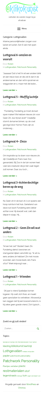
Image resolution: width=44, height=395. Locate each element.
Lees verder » (10, 90)
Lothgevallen (10, 67)
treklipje (19, 376)
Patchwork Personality (27, 67)
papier (6, 355)
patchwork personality (20, 356)
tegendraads (9, 375)
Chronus (22, 388)
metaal (25, 351)
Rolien (10, 64)
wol (39, 376)
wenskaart (34, 376)
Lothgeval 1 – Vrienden (17, 276)
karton (35, 342)
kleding (7, 346)
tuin (25, 375)
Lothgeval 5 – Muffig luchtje (20, 97)
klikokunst (17, 345)
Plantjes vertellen (10, 366)
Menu (24, 28)
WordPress (31, 384)
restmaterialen (13, 371)
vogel (29, 376)
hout (30, 342)
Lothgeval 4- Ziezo (15, 141)
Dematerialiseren (23, 342)
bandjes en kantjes (9, 342)
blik (16, 342)
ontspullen (31, 351)
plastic (22, 366)
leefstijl (28, 346)
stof (27, 371)
